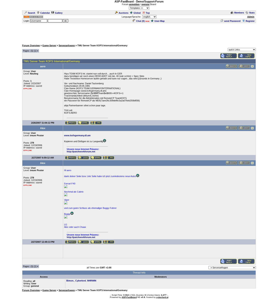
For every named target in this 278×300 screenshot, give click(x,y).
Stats (252, 12)
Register (250, 21)
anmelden (134, 4)
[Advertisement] (139, 32)
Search (31, 13)
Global (137, 13)
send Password (232, 21)
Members (239, 12)
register (145, 4)
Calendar (45, 13)
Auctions (123, 13)
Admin (250, 16)
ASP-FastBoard (129, 297)
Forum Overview (31, 45)
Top (148, 13)
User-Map (159, 21)
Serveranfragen (67, 45)
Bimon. (70, 280)
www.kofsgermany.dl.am (77, 135)
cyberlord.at (162, 297)
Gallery (58, 13)
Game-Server (49, 45)
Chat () (140, 21)
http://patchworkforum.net (81, 151)
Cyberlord (80, 280)
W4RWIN (91, 280)
